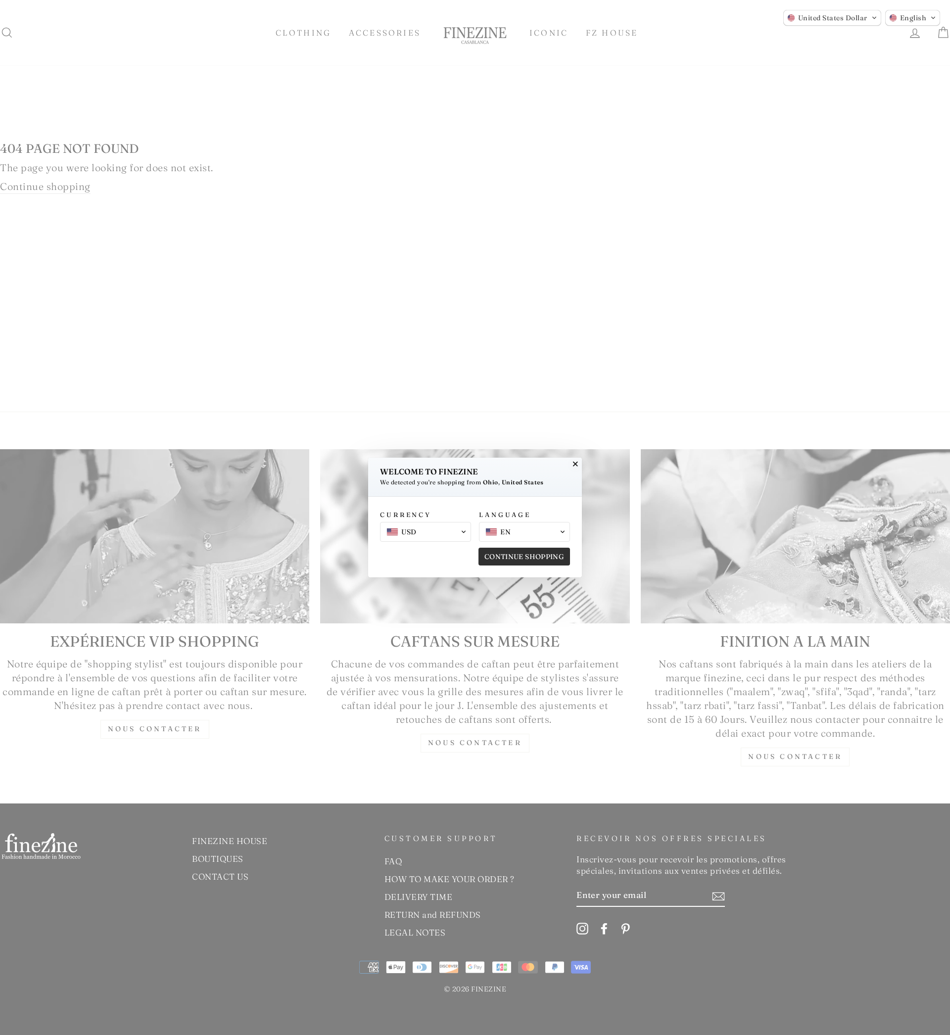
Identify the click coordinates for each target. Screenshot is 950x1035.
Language (505, 514)
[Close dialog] (575, 464)
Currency (405, 514)
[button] (832, 18)
